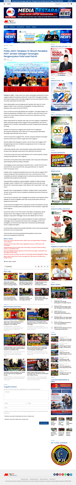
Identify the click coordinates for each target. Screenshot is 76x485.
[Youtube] (63, 474)
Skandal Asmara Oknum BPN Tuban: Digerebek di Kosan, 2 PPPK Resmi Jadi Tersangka (24, 244)
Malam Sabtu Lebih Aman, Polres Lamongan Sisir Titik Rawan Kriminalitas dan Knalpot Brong (24, 257)
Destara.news (24, 479)
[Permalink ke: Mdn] (5, 59)
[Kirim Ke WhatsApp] (47, 266)
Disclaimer (42, 481)
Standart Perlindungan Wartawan (55, 481)
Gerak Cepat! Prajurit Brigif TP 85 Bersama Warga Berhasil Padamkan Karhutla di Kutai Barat (65, 346)
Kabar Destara (44, 479)
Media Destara (34, 479)
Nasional (12, 27)
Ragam (34, 27)
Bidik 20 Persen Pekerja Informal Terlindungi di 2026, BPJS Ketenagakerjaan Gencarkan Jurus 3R (62, 328)
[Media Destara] (10, 22)
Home (8, 4)
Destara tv (52, 479)
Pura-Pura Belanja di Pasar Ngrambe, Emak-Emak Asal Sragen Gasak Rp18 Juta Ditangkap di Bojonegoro (25, 251)
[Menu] (5, 4)
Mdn (8, 59)
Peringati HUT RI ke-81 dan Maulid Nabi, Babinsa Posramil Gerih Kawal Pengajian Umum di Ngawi (65, 373)
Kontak (31, 481)
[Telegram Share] (44, 266)
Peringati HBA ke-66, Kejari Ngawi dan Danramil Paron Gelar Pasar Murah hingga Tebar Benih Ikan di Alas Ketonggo (63, 318)
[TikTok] (68, 474)
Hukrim (5, 48)
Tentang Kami (9, 481)
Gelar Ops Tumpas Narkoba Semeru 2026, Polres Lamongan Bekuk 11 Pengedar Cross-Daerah (25, 241)
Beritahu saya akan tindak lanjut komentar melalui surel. (19, 416)
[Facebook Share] (36, 266)
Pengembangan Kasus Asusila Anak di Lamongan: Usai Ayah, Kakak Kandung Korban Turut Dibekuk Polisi (24, 248)
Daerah (28, 27)
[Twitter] (57, 474)
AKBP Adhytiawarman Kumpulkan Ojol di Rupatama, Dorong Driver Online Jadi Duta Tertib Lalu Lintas (62, 312)
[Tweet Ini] (39, 266)
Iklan (14, 481)
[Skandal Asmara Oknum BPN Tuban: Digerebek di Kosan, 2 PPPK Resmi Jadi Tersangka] (26, 277)
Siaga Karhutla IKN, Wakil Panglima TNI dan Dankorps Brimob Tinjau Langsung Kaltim (65, 353)
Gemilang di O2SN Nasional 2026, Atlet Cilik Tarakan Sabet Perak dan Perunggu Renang (64, 360)
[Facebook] (54, 474)
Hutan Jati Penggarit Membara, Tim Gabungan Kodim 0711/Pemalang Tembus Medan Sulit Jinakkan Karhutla (62, 323)
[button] (68, 4)
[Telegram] (71, 474)
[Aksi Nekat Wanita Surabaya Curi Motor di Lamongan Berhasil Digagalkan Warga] (26, 292)
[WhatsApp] (65, 474)
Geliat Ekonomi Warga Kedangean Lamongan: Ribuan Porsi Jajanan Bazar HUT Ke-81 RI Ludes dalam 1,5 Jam (63, 302)
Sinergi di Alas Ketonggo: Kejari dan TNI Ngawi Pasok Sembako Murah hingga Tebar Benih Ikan (62, 307)
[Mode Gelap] (71, 4)
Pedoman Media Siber (23, 481)
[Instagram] (60, 474)
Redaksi (36, 481)
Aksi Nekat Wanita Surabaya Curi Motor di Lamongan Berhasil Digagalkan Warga (26, 254)
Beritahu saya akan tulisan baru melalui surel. (16, 419)
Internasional (20, 27)
